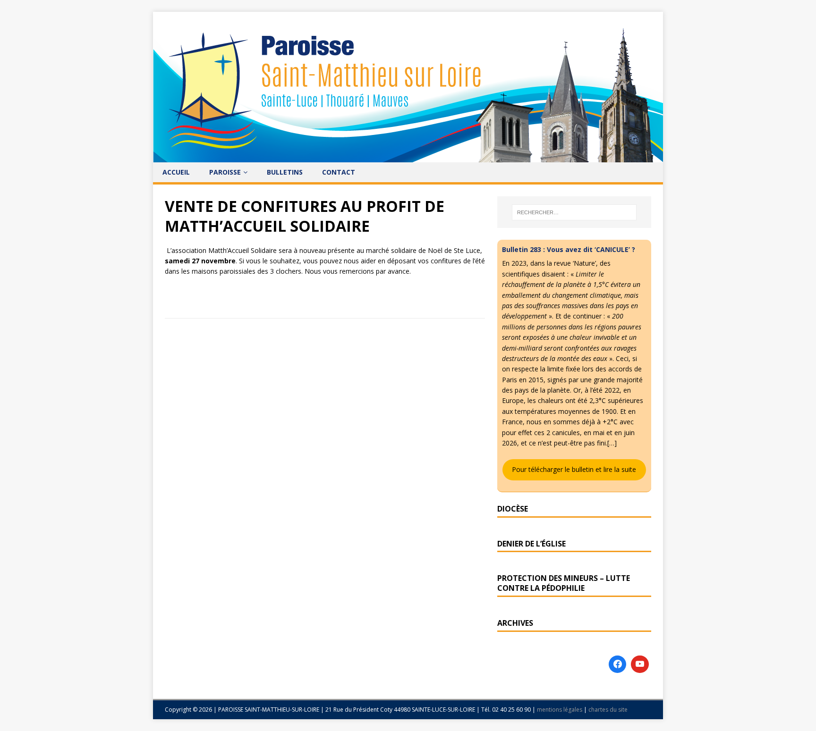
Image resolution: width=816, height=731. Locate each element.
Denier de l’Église (531, 543)
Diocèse (512, 509)
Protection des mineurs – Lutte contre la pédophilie (563, 583)
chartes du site (608, 710)
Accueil (176, 172)
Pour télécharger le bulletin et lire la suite (574, 469)
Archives (515, 623)
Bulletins (285, 172)
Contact (338, 172)
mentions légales (560, 710)
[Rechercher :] (574, 212)
